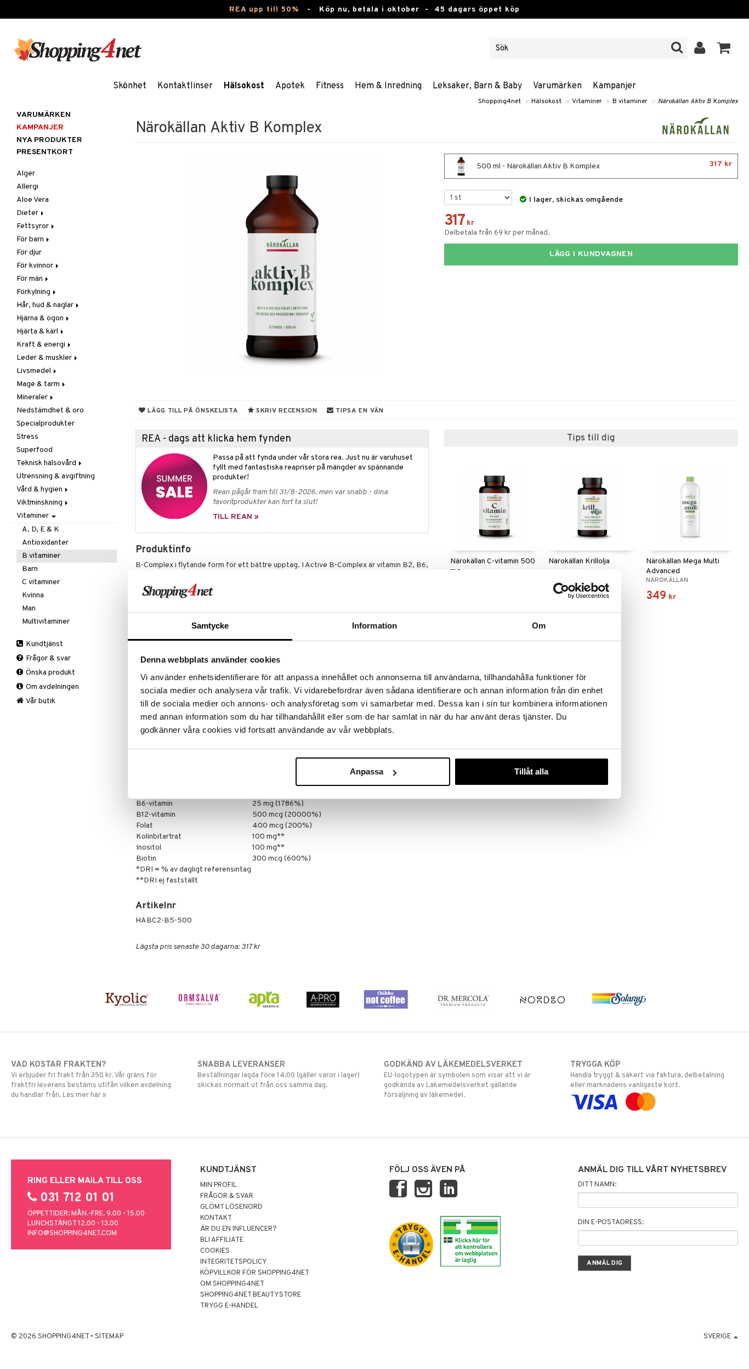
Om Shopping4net (232, 1284)
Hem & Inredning (388, 86)
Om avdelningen (51, 687)
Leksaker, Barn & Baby (477, 86)
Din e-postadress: (611, 1222)
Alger (25, 173)
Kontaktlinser (185, 86)
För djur (29, 252)
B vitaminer (630, 101)
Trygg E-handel (229, 1306)
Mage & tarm (38, 384)
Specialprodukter (45, 423)
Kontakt (216, 1218)
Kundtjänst (43, 644)
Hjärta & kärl (38, 331)
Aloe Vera (32, 200)
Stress (27, 437)
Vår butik (40, 701)
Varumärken (557, 86)
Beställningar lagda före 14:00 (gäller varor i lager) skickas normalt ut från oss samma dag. (278, 1075)
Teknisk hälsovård (47, 463)
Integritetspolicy (233, 1262)
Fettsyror (33, 226)
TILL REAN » (236, 517)
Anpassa (366, 771)
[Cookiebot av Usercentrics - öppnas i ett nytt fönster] (561, 590)
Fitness (330, 86)
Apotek (290, 86)
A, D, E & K (40, 529)
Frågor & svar (47, 658)
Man (29, 608)
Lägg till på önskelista (191, 410)
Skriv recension (285, 410)
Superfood (34, 450)
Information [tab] (374, 625)
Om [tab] (539, 625)
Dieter (28, 213)
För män (30, 279)
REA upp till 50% (264, 9)
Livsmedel (34, 371)
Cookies (215, 1251)
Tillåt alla (531, 771)
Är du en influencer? (238, 1229)
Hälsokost (244, 86)
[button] (724, 48)
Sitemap (109, 1336)
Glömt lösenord (231, 1207)
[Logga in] (700, 48)
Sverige (718, 1336)
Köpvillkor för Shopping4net (254, 1273)
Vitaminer (587, 101)
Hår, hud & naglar (45, 305)
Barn (30, 569)
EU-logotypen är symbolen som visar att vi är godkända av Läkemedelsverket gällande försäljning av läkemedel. (457, 1080)
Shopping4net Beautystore (250, 1295)
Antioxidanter (45, 542)
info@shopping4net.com (72, 1233)
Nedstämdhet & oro (50, 410)
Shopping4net (499, 101)
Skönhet (129, 86)
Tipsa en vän (358, 410)
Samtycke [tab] (210, 625)
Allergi (27, 186)
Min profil (218, 1185)
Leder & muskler (44, 358)
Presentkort (44, 152)
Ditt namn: (597, 1184)
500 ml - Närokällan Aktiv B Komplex (603, 165)
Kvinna (33, 595)
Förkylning (34, 292)
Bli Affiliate (221, 1240)
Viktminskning (40, 502)
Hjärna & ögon (40, 318)
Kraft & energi (41, 344)
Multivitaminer (46, 621)
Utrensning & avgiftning (55, 476)
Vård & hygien (40, 489)
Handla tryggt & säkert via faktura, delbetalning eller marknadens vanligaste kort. (647, 1075)
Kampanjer (614, 86)
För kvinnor (35, 265)
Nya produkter (49, 140)
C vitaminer (41, 582)
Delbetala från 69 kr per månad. (497, 232)
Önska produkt (49, 672)
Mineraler (32, 397)
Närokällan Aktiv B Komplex (698, 101)
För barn (31, 239)
